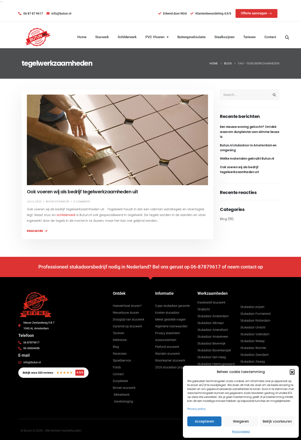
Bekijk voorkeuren (277, 421)
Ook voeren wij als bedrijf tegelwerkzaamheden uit (82, 191)
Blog (223, 219)
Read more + (37, 231)
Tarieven (249, 37)
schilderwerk (66, 215)
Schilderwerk (127, 37)
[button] (292, 372)
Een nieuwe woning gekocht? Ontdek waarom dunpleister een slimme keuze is (249, 132)
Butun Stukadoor (57, 201)
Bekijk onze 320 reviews (38, 372)
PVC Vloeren (154, 37)
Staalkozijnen (224, 37)
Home (81, 37)
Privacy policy (196, 409)
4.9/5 (79, 372)
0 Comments (81, 201)
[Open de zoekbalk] (287, 37)
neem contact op (245, 267)
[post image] (117, 140)
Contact (270, 37)
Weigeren (241, 421)
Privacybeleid (241, 431)
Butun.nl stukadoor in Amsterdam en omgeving (248, 147)
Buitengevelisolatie (191, 37)
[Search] (274, 94)
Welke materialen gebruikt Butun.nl (247, 158)
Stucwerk (102, 37)
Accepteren (204, 421)
